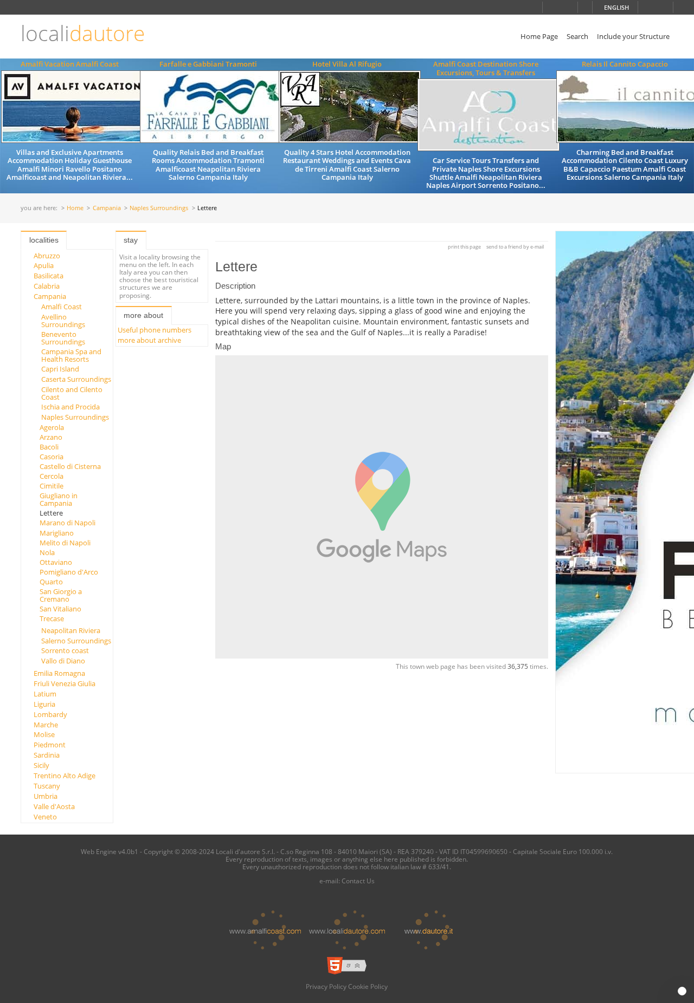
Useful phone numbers (154, 330)
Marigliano (57, 533)
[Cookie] (682, 991)
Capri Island (60, 369)
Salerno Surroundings (76, 640)
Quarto (51, 581)
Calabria (47, 286)
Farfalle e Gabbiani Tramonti (208, 64)
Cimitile (51, 486)
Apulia (44, 265)
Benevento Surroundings (63, 338)
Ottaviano (56, 562)
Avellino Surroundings (63, 320)
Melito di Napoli (65, 542)
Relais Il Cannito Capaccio (625, 64)
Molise (44, 734)
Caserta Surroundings (76, 379)
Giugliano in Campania (59, 499)
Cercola (51, 476)
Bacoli (49, 447)
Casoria (51, 456)
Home (75, 208)
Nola (47, 552)
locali (83, 33)
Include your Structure (633, 36)
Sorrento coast (65, 650)
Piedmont (50, 744)
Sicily (41, 765)
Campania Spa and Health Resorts (71, 355)
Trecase (52, 618)
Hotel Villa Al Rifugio (347, 64)
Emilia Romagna (59, 673)
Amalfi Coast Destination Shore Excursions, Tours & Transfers (485, 68)
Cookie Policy (368, 986)
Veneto (45, 816)
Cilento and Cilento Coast (71, 393)
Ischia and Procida (70, 407)
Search (577, 36)
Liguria (44, 704)
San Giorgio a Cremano (61, 595)
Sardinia (47, 755)
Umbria (45, 796)
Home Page (539, 36)
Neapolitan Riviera (70, 630)
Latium (45, 694)
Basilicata (48, 275)
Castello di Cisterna (70, 466)
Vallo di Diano (63, 661)
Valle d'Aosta (54, 806)
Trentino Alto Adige (64, 775)
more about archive (149, 340)
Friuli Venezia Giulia (64, 683)
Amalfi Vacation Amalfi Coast (70, 64)
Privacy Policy (326, 986)
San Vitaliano (60, 609)
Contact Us (358, 880)
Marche (46, 724)
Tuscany (47, 786)
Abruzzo (47, 255)
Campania (107, 208)
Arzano (51, 437)
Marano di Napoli (67, 522)
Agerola (52, 427)
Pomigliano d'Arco (69, 572)
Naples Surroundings (159, 208)
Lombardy (50, 714)
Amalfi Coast (61, 306)
